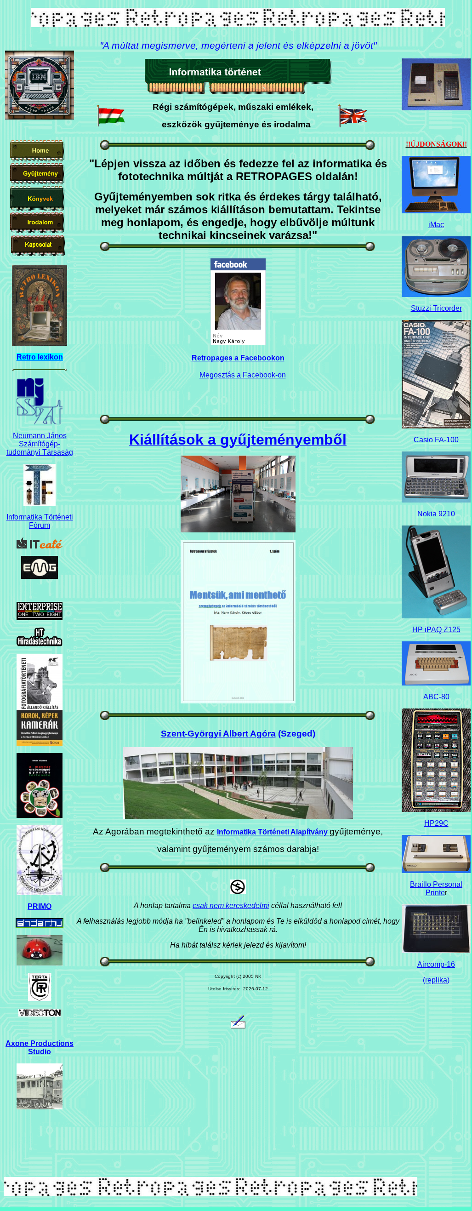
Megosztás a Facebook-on (242, 375)
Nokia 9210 (436, 514)
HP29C (436, 823)
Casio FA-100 (436, 440)
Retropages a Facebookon (238, 358)
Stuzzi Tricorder (436, 308)
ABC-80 (436, 697)
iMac (436, 224)
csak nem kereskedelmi (231, 905)
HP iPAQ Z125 (436, 630)
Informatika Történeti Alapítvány (273, 832)
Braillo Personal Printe (436, 888)
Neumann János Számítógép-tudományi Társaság (39, 444)
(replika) (436, 980)
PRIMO (39, 906)
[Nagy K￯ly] (238, 343)
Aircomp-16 (436, 964)
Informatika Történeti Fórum (39, 521)
